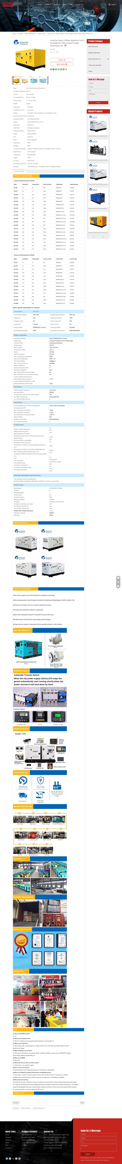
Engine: (15, 122)
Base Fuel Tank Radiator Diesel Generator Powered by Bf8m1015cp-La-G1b (98, 160)
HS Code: (16, 161)
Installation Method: (19, 91)
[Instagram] (19, 1158)
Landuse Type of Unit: (20, 116)
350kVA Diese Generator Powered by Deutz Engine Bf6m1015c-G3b (98, 208)
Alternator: (16, 125)
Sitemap (93, 1160)
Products (48, 4)
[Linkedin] (10, 1158)
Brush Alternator (27, 1135)
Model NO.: (16, 107)
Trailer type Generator (29, 1142)
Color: (15, 140)
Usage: (15, 113)
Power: (15, 134)
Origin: (15, 158)
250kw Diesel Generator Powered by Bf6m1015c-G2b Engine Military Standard (98, 136)
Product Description (19, 171)
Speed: (15, 103)
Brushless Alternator (28, 1137)
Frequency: (16, 143)
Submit (98, 102)
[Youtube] (16, 1158)
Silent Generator (26, 1108)
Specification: (17, 152)
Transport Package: (19, 149)
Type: (15, 88)
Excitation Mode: (18, 119)
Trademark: (16, 155)
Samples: (16, 167)
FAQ (71, 4)
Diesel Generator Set (38, 1108)
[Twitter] (13, 1158)
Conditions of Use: (19, 110)
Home (40, 4)
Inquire (61, 60)
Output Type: (17, 100)
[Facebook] (6, 1158)
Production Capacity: (19, 164)
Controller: (16, 128)
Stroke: (15, 94)
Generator (16, 1108)
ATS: (14, 137)
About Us (57, 4)
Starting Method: (18, 131)
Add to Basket (61, 64)
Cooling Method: (18, 97)
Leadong (106, 1160)
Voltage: (15, 146)
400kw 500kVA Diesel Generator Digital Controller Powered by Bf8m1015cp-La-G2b (98, 184)
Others (24, 1145)
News (65, 4)
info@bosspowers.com (55, 1148)
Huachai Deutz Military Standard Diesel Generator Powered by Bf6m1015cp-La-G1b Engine (98, 232)
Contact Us (79, 4)
